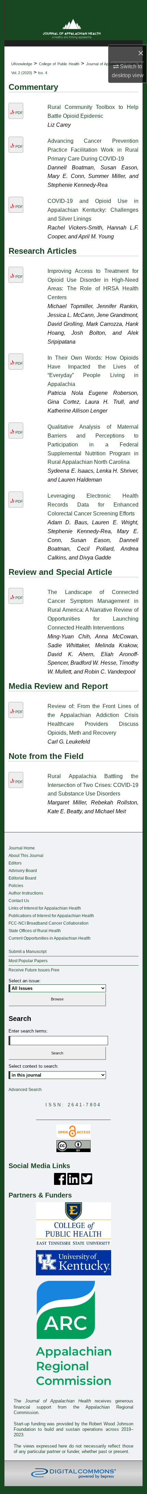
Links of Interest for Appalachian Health (45, 908)
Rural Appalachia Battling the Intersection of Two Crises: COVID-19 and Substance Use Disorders (93, 785)
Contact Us (19, 900)
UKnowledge (21, 64)
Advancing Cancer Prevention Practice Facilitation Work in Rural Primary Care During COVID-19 (93, 150)
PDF (19, 113)
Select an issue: (25, 980)
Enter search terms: (28, 1031)
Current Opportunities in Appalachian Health (50, 938)
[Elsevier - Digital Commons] (73, 1473)
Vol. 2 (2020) (21, 73)
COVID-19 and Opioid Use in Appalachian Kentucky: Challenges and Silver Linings (93, 210)
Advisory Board (23, 870)
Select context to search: (33, 1066)
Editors (15, 863)
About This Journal (26, 855)
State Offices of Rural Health (35, 930)
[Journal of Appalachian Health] (73, 28)
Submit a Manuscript (27, 951)
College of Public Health (59, 64)
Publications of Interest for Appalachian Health (51, 915)
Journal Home (22, 848)
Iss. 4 (42, 73)
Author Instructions (26, 893)
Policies (16, 885)
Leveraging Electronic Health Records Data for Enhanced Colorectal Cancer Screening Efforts (93, 504)
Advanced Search (25, 1089)
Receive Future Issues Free (34, 970)
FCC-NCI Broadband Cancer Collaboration (49, 923)
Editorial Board (22, 878)
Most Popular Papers (28, 960)
